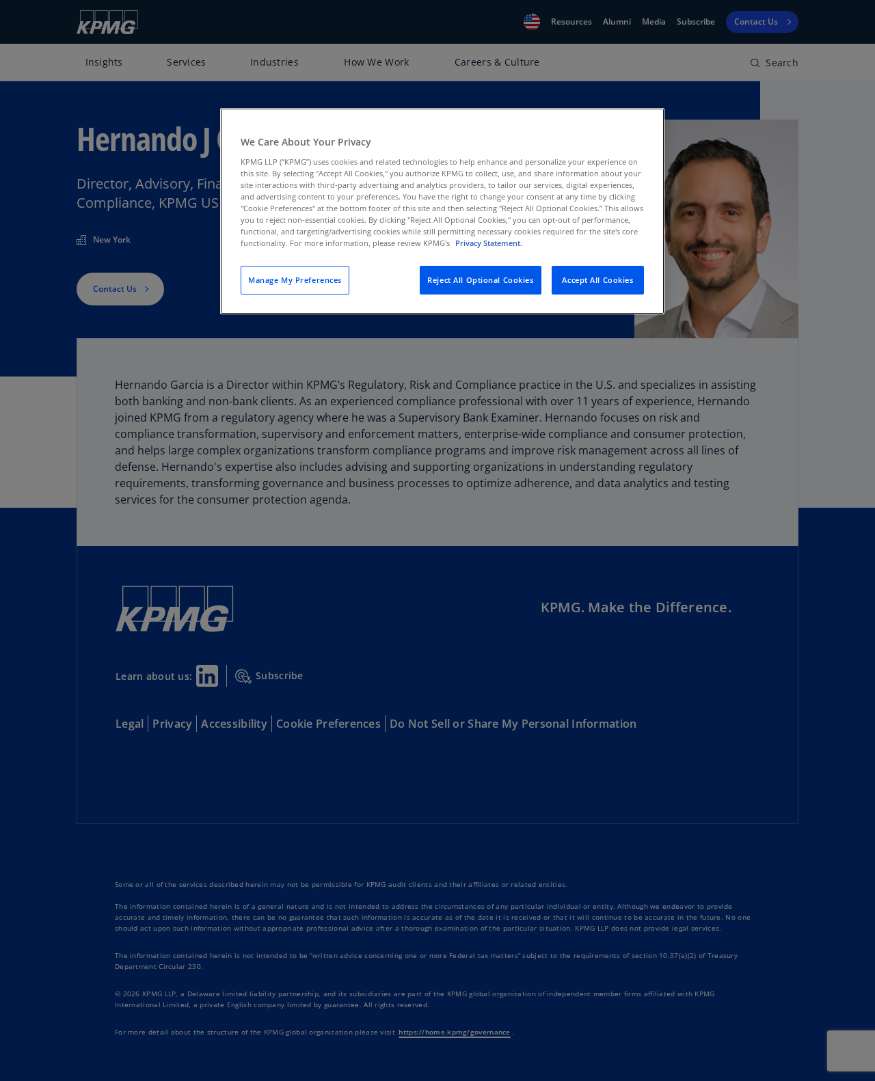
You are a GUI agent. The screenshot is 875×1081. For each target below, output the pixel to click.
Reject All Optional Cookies (480, 280)
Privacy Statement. (488, 243)
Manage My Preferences (295, 280)
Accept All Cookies (597, 280)
